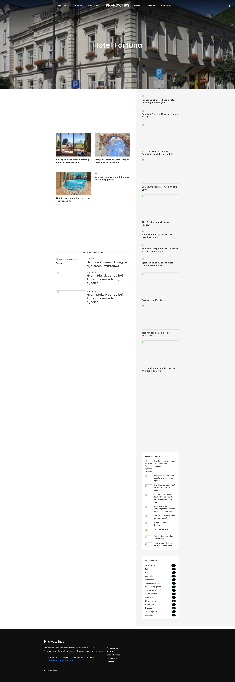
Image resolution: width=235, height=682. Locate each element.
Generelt (137, 5)
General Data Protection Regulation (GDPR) (63, 660)
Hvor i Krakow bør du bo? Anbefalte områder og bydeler (105, 298)
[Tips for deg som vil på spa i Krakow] (160, 207)
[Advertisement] (93, 112)
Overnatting (61, 5)
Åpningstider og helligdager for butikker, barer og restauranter (164, 508)
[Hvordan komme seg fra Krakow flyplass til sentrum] (160, 353)
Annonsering (112, 648)
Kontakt (110, 651)
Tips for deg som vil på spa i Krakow (156, 223)
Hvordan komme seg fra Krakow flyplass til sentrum (159, 369)
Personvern (112, 658)
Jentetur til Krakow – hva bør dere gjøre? (159, 188)
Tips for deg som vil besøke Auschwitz (156, 334)
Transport (150, 5)
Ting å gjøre (94, 5)
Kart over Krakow (161, 529)
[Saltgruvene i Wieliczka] (160, 285)
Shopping (78, 5)
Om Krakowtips (113, 655)
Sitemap (110, 662)
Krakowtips (117, 5)
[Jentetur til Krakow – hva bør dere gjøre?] (160, 171)
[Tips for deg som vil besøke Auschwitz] (160, 317)
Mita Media (98, 651)
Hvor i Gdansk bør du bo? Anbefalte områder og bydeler (105, 279)
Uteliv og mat (167, 5)
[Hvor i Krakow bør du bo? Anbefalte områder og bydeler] (160, 136)
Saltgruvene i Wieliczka (154, 300)
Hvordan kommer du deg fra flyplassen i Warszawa (107, 264)
